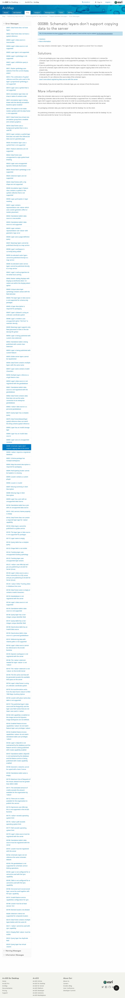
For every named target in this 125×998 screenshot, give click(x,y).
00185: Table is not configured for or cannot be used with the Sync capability (18, 882)
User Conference (68, 988)
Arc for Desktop (10, 2)
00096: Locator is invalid (14, 483)
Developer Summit (69, 990)
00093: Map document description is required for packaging (18, 466)
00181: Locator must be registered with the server (17, 850)
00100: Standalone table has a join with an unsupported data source (17, 506)
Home (6, 12)
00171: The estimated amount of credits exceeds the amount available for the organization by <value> (17, 791)
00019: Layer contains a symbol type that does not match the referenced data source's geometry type (18, 136)
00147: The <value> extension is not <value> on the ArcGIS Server (18, 670)
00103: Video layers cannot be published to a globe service (16, 527)
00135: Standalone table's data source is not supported (16, 610)
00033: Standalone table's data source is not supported (16, 223)
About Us (66, 981)
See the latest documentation (105, 33)
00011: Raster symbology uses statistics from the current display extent (17, 70)
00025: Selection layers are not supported (16, 177)
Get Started (17, 12)
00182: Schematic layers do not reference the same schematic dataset (16, 857)
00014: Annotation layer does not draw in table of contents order (17, 95)
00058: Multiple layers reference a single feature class (17, 376)
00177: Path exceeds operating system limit (16, 829)
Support (5, 993)
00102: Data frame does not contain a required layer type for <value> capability (18, 520)
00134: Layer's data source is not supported (17, 603)
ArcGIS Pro (29, 2)
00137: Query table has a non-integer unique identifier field (16, 622)
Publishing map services (15, 16)
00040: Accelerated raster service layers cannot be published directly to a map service (17, 266)
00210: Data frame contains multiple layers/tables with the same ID (18, 921)
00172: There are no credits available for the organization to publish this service (16, 801)
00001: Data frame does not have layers (17, 29)
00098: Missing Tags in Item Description (15, 494)
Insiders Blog (67, 986)
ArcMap (36, 2)
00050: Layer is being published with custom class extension (18, 337)
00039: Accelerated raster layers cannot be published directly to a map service (17, 257)
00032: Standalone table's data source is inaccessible (16, 217)
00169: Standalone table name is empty (17, 774)
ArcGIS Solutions (38, 993)
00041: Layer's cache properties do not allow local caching (17, 273)
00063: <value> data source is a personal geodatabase (16, 408)
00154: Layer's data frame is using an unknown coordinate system (17, 684)
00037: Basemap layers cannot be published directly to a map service (17, 244)
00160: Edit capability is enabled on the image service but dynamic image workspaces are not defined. (18, 717)
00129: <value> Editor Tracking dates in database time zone (18, 585)
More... (70, 12)
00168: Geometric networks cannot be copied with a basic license (17, 768)
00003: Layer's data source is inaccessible (15, 41)
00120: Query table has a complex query (17, 543)
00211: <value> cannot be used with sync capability (18, 927)
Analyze (37, 12)
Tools (61, 12)
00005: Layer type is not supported (17, 52)
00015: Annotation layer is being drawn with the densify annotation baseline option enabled (17, 102)
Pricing (4, 990)
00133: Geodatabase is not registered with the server (15, 597)
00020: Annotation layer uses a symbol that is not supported (16, 144)
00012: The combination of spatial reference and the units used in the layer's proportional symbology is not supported (18, 80)
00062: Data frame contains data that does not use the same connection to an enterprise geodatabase (17, 399)
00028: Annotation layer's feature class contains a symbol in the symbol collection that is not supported (17, 191)
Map (27, 12)
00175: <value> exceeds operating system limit (17, 817)
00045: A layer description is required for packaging (15, 307)
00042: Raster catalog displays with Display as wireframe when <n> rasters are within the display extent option (18, 282)
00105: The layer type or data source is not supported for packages (18, 533)
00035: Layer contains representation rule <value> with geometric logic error (17, 230)
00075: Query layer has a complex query (17, 414)
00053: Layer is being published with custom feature (18, 351)
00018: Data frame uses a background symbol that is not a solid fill (17, 128)
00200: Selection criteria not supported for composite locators (17, 915)
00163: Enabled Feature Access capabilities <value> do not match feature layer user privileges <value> (18, 726)
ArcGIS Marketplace (39, 995)
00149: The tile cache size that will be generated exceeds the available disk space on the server (18, 677)
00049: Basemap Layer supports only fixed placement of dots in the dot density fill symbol (18, 329)
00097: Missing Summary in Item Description (17, 488)
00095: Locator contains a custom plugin (17, 478)
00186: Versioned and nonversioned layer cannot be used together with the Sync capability (18, 891)
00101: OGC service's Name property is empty (18, 512)
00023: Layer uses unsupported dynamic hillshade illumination (16, 165)
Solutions (42, 39)
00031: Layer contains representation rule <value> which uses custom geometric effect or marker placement (17, 208)
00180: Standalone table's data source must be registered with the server (17, 842)
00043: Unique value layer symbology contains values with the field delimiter (18, 291)
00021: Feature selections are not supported (17, 150)
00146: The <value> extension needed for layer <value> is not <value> (16, 662)
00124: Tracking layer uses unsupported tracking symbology (17, 553)
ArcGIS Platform (38, 988)
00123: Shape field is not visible (16, 548)
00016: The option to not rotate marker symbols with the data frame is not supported (18, 111)
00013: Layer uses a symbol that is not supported (17, 89)
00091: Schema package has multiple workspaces (15, 459)
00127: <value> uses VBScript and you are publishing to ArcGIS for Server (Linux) (17, 567)
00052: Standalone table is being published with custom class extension (17, 344)
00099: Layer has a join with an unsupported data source (16, 500)
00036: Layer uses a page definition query (17, 238)
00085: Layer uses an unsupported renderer (17, 441)
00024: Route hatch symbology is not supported (18, 171)
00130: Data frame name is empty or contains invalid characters (18, 591)
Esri (118, 2)
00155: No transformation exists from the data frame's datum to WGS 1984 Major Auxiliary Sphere (18, 692)
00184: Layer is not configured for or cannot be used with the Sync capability (18, 874)
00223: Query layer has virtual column (16, 945)
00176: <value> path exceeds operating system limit (15, 823)
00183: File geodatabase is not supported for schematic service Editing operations (16, 865)
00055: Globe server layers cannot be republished (17, 358)
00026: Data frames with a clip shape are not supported (16, 183)
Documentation (7, 988)
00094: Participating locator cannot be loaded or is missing (17, 472)
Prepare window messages (58, 16)
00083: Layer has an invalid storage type (17, 429)
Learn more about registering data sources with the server (58, 79)
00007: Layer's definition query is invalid (17, 63)
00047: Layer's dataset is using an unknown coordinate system (17, 314)
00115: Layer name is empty (15, 538)
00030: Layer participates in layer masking (17, 200)
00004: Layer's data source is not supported (17, 47)
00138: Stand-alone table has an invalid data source (16, 628)
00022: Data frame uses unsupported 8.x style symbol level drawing (17, 157)
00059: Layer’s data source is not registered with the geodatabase (17, 382)
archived (60, 33)
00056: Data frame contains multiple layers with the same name (18, 364)
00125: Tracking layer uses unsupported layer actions (15, 559)
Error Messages (74, 16)
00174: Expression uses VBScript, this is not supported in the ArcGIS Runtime (17, 809)
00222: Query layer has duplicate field (17, 939)
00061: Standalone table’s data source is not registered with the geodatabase (17, 389)
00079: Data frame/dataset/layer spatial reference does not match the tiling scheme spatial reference (17, 421)
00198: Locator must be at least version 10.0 (16, 905)
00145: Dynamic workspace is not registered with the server (17, 655)
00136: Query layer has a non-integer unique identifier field (16, 616)
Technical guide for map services (36, 16)
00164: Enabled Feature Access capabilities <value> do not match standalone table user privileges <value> (17, 735)
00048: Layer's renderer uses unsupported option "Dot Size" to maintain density (17, 321)
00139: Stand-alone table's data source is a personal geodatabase (17, 634)
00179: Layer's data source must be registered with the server (17, 835)
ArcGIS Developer (38, 990)
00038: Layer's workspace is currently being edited (15, 250)
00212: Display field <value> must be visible (18, 933)
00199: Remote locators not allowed (18, 910)
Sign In (99, 2)
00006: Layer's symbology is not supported (16, 57)
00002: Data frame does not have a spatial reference (17, 35)
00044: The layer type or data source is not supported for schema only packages (18, 300)
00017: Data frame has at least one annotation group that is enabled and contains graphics (17, 119)
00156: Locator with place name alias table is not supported (18, 699)
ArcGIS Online (37, 981)
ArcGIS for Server (38, 986)
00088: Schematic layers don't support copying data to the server (17, 447)
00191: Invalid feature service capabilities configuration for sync (17, 898)
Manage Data (49, 12)
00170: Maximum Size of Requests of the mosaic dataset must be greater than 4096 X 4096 (18, 781)
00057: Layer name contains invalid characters (17, 370)
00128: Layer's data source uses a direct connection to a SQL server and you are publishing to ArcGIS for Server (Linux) (18, 576)
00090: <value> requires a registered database (18, 453)
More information (45, 41)
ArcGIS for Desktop (39, 983)
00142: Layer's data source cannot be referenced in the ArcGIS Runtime (17, 648)
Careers (65, 983)
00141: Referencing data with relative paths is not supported (16, 640)
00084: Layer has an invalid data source (16, 435)
